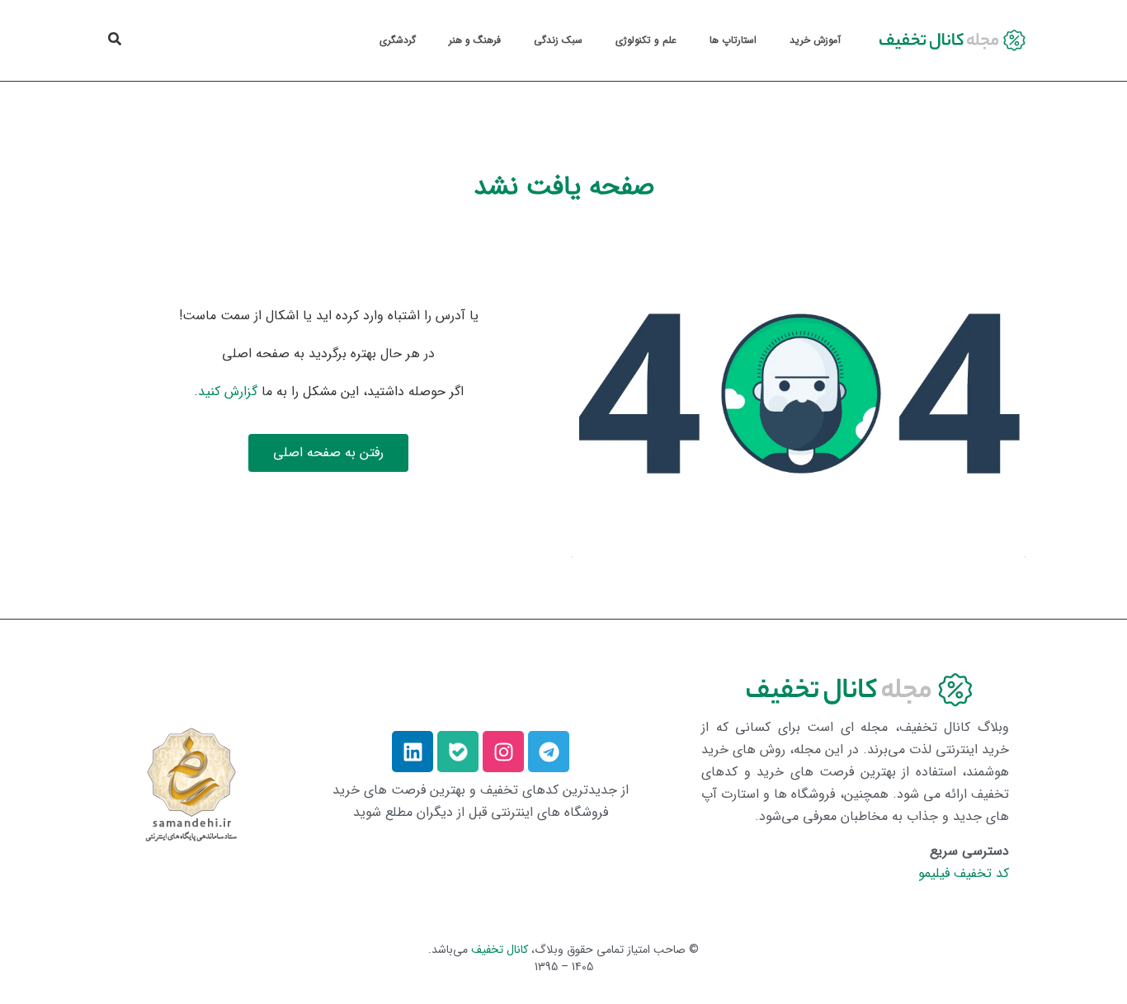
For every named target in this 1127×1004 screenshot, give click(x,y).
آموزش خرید (815, 40)
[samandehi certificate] (191, 783)
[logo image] (950, 40)
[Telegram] (548, 751)
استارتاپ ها (733, 40)
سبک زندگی (558, 40)
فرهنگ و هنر (475, 40)
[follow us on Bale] (458, 751)
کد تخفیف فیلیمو (963, 873)
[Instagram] (503, 751)
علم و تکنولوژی (646, 40)
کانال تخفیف (499, 949)
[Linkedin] (412, 751)
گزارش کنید (227, 391)
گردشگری (398, 40)
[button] (114, 38)
